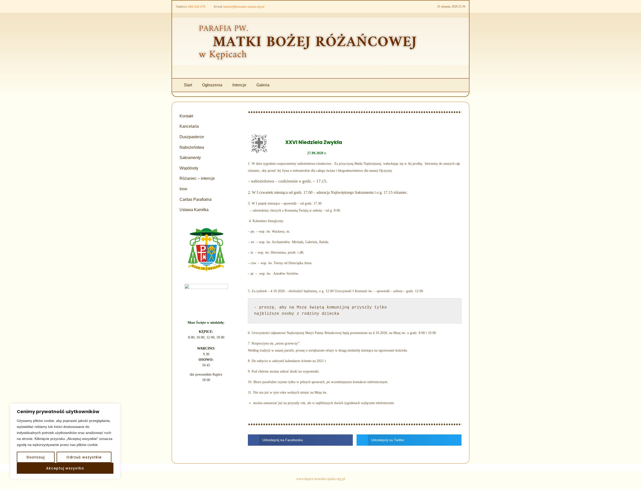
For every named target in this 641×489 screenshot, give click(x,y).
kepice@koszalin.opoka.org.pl (243, 7)
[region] (65, 441)
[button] (300, 440)
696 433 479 (196, 7)
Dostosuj (36, 457)
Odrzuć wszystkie (84, 457)
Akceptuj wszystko (65, 468)
